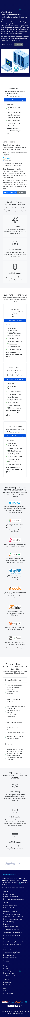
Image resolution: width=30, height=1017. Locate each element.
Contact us (21, 192)
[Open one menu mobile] (28, 1)
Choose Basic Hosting (15, 321)
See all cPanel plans (7, 44)
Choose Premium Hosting (15, 436)
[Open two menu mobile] (27, 4)
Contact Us (18, 44)
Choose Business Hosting (15, 100)
